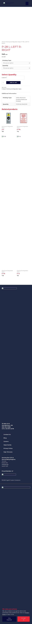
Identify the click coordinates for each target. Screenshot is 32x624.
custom (4, 77)
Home (3, 41)
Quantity (5, 65)
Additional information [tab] (9, 93)
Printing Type (6, 60)
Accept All (23, 619)
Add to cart (13, 82)
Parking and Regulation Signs (13, 41)
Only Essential (9, 619)
